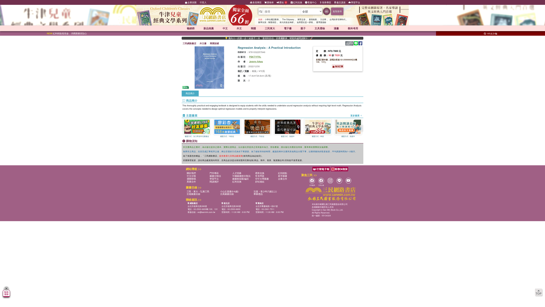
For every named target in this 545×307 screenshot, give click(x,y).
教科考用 (353, 28)
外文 (239, 28)
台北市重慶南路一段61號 (267, 206)
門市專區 (214, 173)
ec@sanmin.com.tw (206, 212)
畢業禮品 (258, 194)
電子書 (288, 28)
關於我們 (191, 173)
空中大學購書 (262, 178)
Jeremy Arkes (256, 61)
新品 (209, 28)
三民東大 (270, 28)
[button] (361, 128)
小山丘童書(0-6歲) (229, 191)
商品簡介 (190, 93)
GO (326, 11)
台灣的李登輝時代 (337, 19)
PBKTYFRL (255, 56)
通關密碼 (191, 178)
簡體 (253, 28)
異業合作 (191, 181)
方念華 (323, 19)
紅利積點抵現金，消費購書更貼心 (67, 33)
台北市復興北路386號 (197, 206)
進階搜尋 (337, 11)
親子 (303, 28)
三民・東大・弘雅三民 (198, 191)
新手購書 (282, 176)
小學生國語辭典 (272, 19)
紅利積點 (282, 173)
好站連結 (259, 181)
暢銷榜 (191, 28)
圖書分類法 (215, 176)
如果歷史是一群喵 (305, 22)
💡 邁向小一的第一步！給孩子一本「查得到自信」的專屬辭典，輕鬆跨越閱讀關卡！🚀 (256, 38)
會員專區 (257, 2)
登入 (204, 2)
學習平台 (355, 2)
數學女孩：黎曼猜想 (267, 22)
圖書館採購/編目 (240, 178)
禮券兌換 (259, 173)
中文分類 (191, 176)
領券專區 (326, 2)
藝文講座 (341, 2)
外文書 (203, 43)
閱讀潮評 (214, 181)
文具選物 (320, 28)
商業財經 (214, 43)
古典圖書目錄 (227, 194)
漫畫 (336, 28)
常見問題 (259, 176)
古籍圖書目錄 (193, 194)
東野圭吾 (301, 19)
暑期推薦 (313, 19)
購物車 (270, 2)
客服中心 (312, 2)
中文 (225, 28)
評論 (351, 43)
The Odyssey (288, 19)
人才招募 (236, 173)
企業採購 (192, 2)
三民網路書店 (189, 43)
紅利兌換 (297, 2)
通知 (282, 2)
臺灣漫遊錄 (321, 22)
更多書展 (355, 115)
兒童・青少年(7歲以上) (265, 191)
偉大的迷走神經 (287, 22)
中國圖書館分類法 (241, 176)
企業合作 (282, 178)
